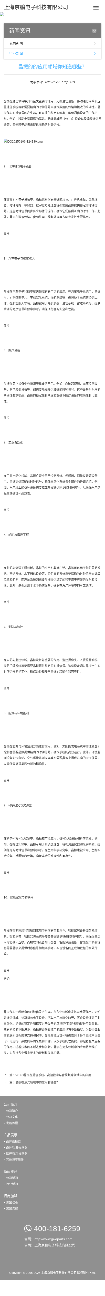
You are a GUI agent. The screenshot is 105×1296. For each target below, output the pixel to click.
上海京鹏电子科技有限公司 (36, 7)
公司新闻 (16, 43)
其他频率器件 (15, 1159)
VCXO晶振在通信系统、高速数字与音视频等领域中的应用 (53, 1075)
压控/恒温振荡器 (16, 1153)
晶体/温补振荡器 (16, 1147)
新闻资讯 (10, 1171)
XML (93, 1273)
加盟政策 (12, 1202)
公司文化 (12, 1117)
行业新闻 (16, 54)
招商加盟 (10, 1196)
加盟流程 (12, 1208)
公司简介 (10, 1104)
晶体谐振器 (13, 1141)
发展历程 (12, 1123)
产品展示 (10, 1135)
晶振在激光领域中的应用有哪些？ (37, 1082)
